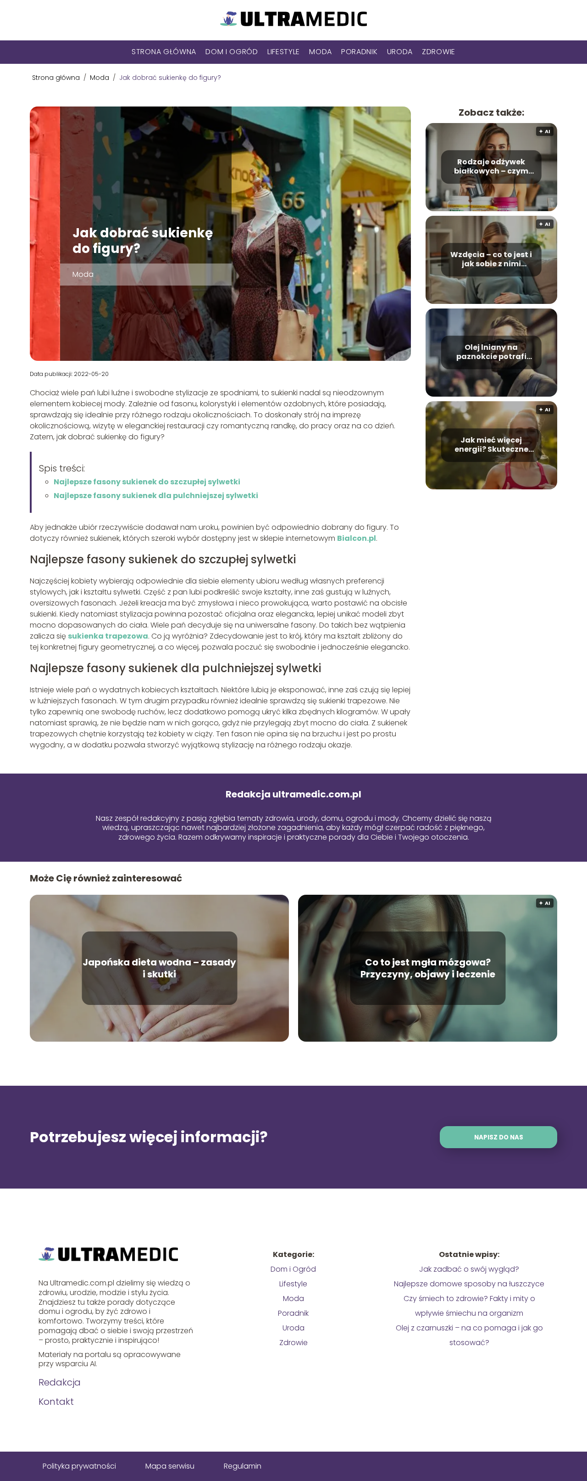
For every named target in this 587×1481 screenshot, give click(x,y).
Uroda (400, 51)
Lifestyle (283, 51)
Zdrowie (438, 51)
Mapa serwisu (169, 1466)
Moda (320, 51)
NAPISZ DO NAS (498, 1137)
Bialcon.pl (356, 538)
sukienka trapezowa (108, 636)
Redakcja (60, 1382)
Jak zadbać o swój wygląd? (469, 1269)
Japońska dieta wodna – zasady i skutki (159, 968)
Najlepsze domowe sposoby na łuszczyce (469, 1284)
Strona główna (164, 51)
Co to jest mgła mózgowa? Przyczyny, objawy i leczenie (427, 968)
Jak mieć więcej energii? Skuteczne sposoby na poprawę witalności (491, 445)
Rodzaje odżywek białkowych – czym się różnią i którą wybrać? (491, 167)
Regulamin (242, 1466)
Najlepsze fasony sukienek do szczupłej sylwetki (147, 482)
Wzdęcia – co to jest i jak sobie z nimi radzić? (491, 259)
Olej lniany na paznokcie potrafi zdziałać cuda (491, 352)
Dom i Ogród (231, 51)
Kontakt (56, 1402)
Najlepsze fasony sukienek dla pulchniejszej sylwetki (156, 495)
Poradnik (359, 51)
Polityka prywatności (79, 1466)
